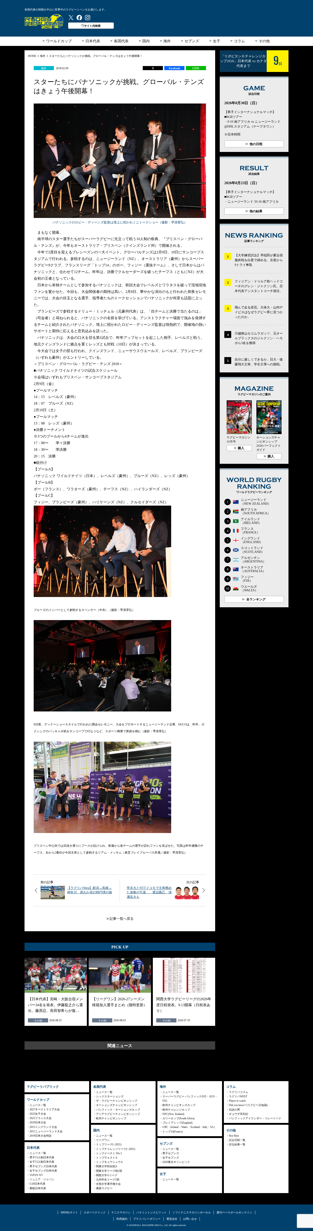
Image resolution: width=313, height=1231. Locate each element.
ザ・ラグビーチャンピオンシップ (116, 1100)
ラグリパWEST (238, 1096)
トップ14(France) (172, 1131)
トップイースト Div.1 (109, 1153)
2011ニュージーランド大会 (46, 1131)
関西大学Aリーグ (106, 1175)
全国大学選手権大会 (108, 1184)
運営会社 (171, 1218)
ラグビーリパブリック (44, 21)
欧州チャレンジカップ (176, 1109)
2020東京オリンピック (176, 1162)
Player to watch (237, 1100)
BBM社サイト (69, 1212)
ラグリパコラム (238, 1092)
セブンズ (191, 41)
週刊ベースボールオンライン (234, 1212)
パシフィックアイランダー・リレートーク (255, 1118)
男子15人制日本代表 (42, 1157)
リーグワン (103, 1140)
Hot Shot (234, 1135)
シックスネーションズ (110, 1096)
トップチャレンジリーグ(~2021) (115, 1149)
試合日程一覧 (237, 1140)
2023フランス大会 (41, 1118)
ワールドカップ (59, 41)
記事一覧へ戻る (122, 919)
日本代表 (92, 41)
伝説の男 (234, 1109)
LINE (195, 68)
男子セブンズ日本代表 (43, 1166)
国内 (146, 41)
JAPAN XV (36, 1175)
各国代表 (121, 41)
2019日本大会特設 (41, 1135)
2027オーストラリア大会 (45, 1109)
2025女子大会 (38, 1113)
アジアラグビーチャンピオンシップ (118, 1114)
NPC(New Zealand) (173, 1114)
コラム (239, 41)
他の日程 (256, 144)
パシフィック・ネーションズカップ (118, 1109)
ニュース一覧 (38, 1105)
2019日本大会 (38, 1122)
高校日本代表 (38, 1188)
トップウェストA (106, 1157)
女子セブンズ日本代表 (43, 1170)
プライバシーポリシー (147, 1218)
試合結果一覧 (237, 1144)
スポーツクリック (95, 1212)
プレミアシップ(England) (177, 1122)
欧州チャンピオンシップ (111, 1118)
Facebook (174, 68)
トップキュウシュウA (109, 1162)
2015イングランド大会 (43, 1127)
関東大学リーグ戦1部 (109, 1171)
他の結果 (256, 211)
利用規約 (121, 1218)
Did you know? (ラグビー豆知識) (248, 1105)
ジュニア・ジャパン (42, 1179)
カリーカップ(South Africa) (178, 1118)
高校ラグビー (104, 1188)
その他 (264, 41)
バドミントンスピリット (151, 1212)
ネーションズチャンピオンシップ (116, 1105)
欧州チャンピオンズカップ (178, 1105)
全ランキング (256, 599)
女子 (216, 41)
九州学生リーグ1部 (107, 1179)
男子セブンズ (170, 1153)
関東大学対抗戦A (106, 1166)
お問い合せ (190, 1218)
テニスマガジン (121, 1212)
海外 (167, 41)
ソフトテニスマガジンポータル (191, 1212)
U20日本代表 (37, 1183)
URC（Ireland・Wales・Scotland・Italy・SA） (189, 1127)
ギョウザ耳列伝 (238, 1114)
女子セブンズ (170, 1157)
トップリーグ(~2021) (108, 1144)
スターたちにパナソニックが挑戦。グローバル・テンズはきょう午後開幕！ (96, 56)
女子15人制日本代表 (42, 1161)
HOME (32, 56)
